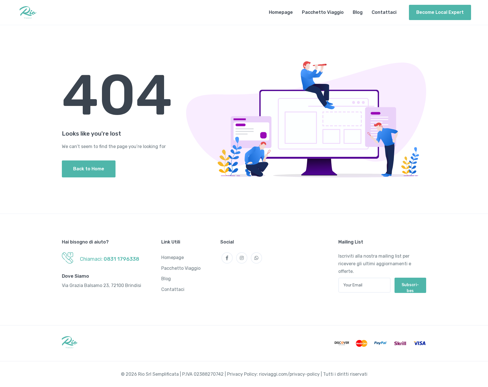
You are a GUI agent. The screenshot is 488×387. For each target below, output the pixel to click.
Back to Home (88, 168)
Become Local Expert (440, 12)
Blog (358, 12)
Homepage (281, 12)
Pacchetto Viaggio (323, 12)
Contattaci (384, 12)
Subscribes (410, 287)
